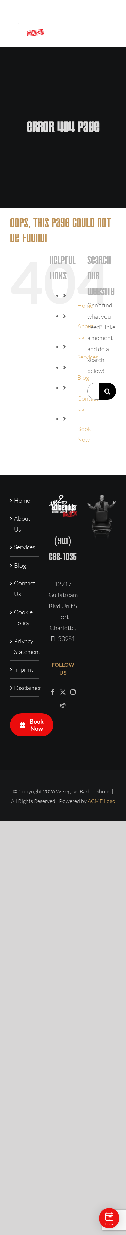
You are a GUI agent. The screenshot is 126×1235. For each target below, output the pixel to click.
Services (24, 547)
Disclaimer (24, 687)
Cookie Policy (23, 617)
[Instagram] (73, 692)
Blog (20, 565)
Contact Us (24, 588)
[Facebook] (52, 692)
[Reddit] (63, 705)
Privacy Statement (24, 646)
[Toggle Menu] (111, 23)
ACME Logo (101, 801)
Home (22, 500)
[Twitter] (63, 692)
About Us (22, 523)
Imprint (23, 669)
